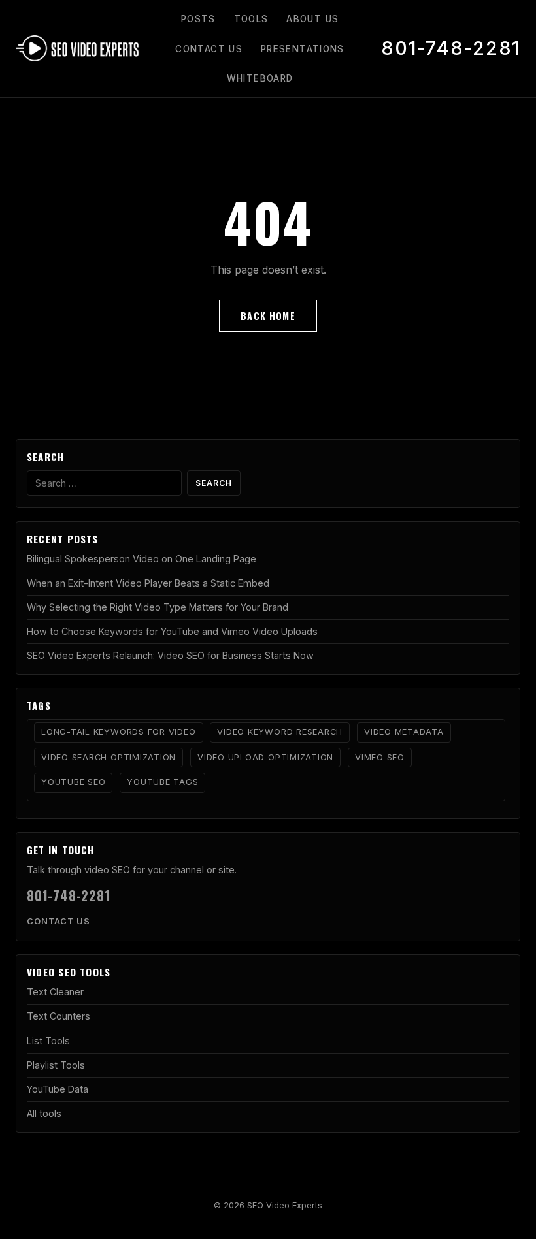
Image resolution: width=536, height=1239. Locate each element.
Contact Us (209, 49)
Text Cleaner (55, 991)
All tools (44, 1113)
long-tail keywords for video (118, 732)
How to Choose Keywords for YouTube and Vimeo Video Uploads (172, 631)
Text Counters (58, 1016)
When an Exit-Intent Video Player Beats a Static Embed (148, 582)
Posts (198, 19)
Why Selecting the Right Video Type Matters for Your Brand (157, 607)
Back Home (268, 316)
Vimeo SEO (380, 757)
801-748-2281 (450, 48)
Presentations (302, 49)
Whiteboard (260, 78)
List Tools (48, 1040)
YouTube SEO (73, 782)
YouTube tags (162, 782)
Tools (251, 19)
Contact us (58, 921)
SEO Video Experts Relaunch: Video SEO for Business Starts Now (170, 655)
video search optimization (108, 757)
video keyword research (280, 732)
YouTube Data (57, 1089)
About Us (312, 19)
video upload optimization (265, 757)
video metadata (404, 732)
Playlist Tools (56, 1064)
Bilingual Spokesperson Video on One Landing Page (141, 558)
